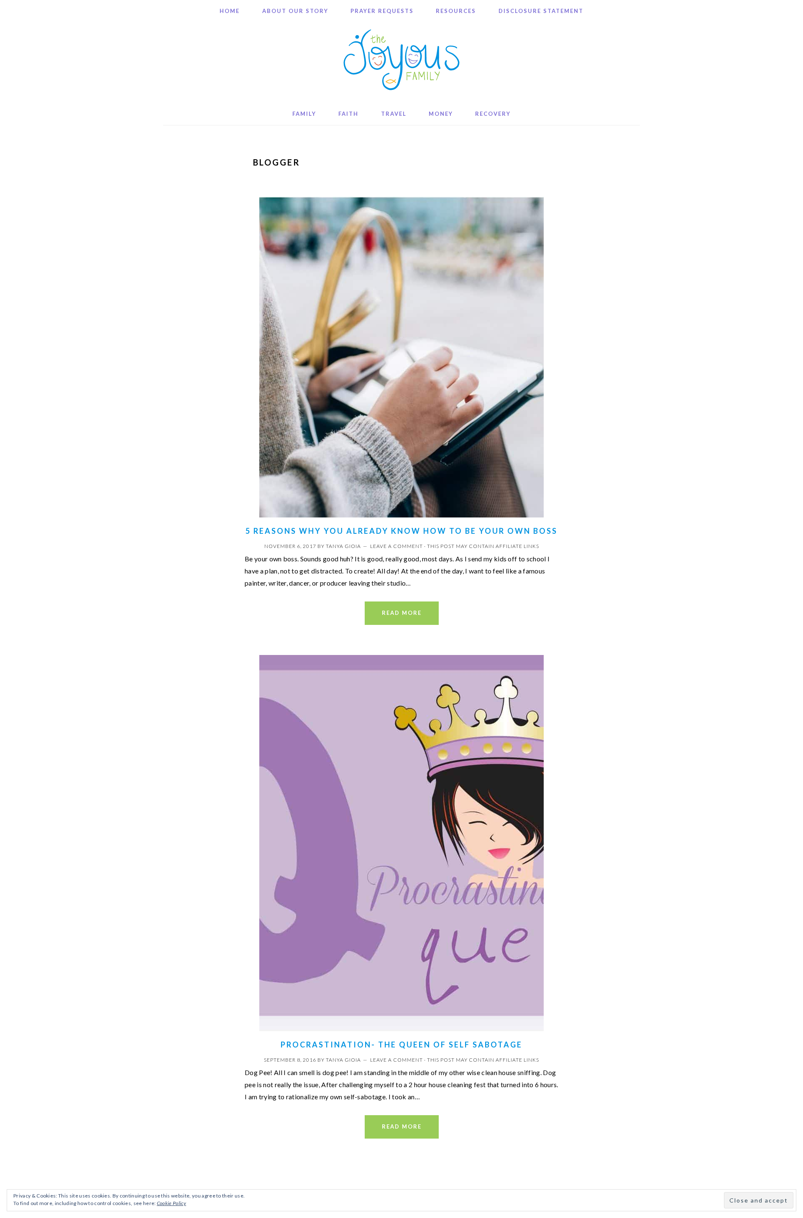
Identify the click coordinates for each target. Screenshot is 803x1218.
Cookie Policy (171, 1203)
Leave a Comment (396, 546)
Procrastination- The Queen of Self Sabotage (401, 1044)
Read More (402, 612)
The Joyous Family (401, 59)
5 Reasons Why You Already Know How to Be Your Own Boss (401, 530)
